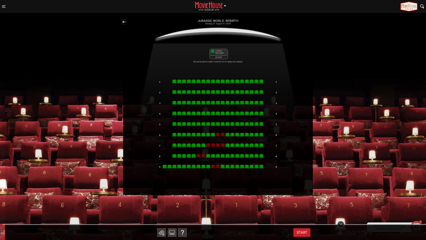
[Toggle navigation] (422, 6)
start (302, 232)
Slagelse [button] (212, 4)
